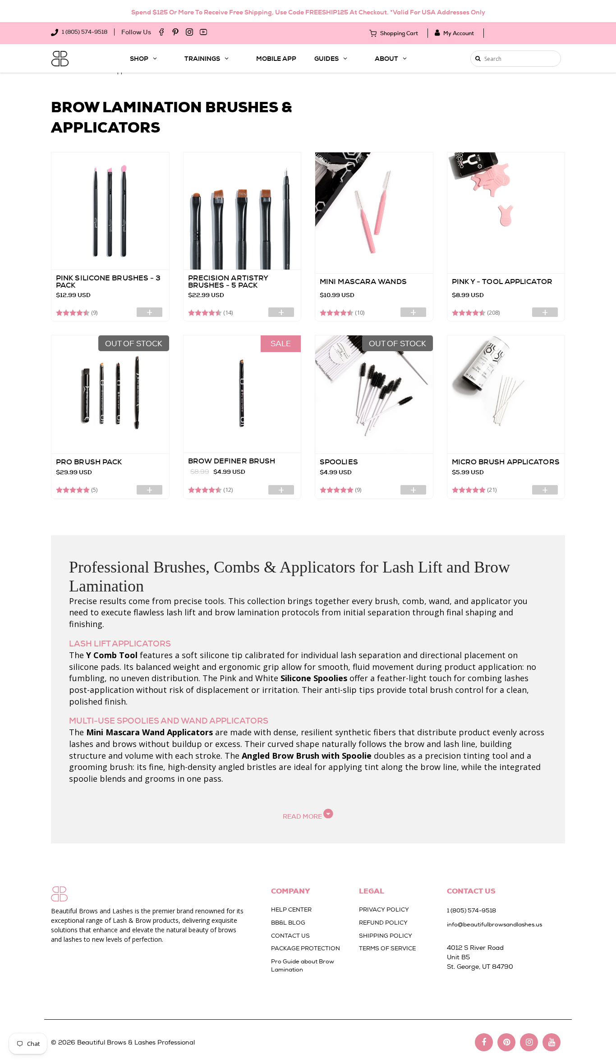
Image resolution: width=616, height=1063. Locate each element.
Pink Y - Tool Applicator (502, 281)
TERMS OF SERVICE (387, 948)
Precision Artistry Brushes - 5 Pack (228, 281)
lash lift (181, 612)
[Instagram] (189, 32)
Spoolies (339, 462)
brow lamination (247, 612)
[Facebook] (161, 32)
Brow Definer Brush (232, 461)
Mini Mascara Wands (363, 281)
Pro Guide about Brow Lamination (302, 966)
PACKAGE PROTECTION (305, 948)
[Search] (478, 58)
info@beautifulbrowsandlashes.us (494, 924)
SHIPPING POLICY (385, 935)
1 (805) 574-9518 (83, 32)
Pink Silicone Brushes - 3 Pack (108, 281)
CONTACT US (290, 935)
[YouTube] (203, 32)
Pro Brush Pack (89, 462)
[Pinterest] (175, 32)
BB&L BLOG (288, 922)
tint (371, 766)
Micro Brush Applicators (506, 462)
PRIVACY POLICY (384, 909)
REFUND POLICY (383, 922)
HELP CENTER (291, 909)
